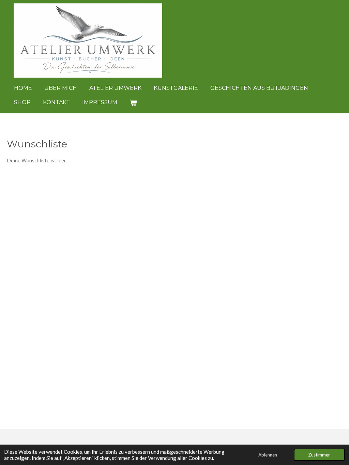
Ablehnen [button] (267, 455)
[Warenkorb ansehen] (133, 102)
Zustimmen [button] (319, 455)
